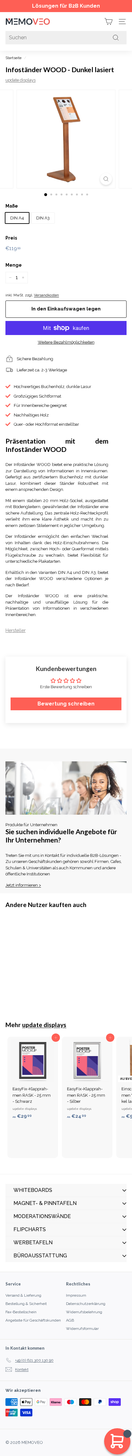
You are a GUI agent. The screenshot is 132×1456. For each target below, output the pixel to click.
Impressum (76, 1295)
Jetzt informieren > (23, 885)
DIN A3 (43, 218)
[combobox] (66, 37)
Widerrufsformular (82, 1328)
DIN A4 (17, 218)
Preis (11, 237)
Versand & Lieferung (23, 1295)
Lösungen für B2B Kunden (66, 6)
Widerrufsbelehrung (84, 1312)
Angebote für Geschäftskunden (33, 1320)
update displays (20, 80)
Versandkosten (46, 295)
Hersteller (15, 630)
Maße (11, 206)
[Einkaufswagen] (108, 21)
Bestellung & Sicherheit (26, 1303)
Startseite (13, 58)
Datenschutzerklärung (85, 1303)
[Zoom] (106, 179)
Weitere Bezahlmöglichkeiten (66, 342)
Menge (13, 265)
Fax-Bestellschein (21, 1312)
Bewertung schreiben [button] (66, 704)
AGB (70, 1320)
